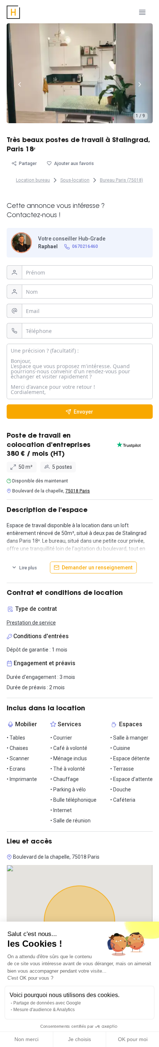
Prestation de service (31, 623)
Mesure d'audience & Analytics (44, 1009)
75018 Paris (77, 491)
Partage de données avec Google (47, 1003)
